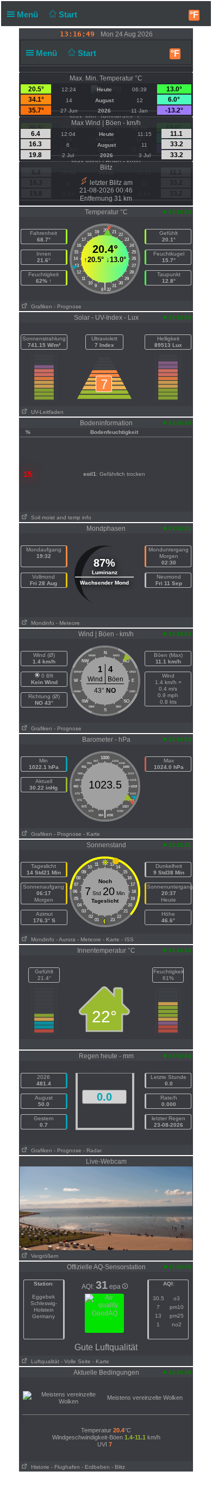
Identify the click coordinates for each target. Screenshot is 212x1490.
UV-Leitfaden (46, 412)
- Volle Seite (76, 1361)
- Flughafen (65, 1467)
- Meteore (68, 623)
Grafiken (40, 306)
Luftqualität (43, 1361)
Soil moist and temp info (59, 517)
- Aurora (66, 939)
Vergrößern (43, 1256)
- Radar (92, 1150)
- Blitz (118, 1467)
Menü (28, 14)
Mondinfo (41, 623)
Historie (38, 1467)
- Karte (91, 834)
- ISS (127, 939)
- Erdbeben (96, 1467)
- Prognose (68, 306)
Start (69, 14)
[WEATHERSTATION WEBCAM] (106, 1208)
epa (115, 1286)
